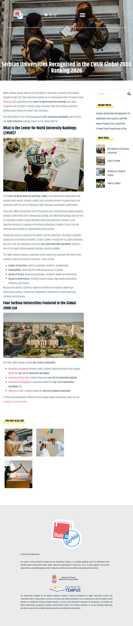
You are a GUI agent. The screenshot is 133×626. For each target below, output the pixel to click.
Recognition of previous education (118, 151)
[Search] (130, 94)
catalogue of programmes (15, 402)
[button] (82, 14)
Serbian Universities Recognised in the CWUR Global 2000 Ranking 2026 (113, 116)
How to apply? (114, 183)
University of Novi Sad (18, 378)
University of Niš (15, 391)
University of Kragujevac (19, 382)
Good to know (114, 161)
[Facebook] (46, 15)
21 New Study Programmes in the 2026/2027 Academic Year (111, 131)
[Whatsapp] (55, 15)
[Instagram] (50, 15)
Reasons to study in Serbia (116, 173)
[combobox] (111, 94)
